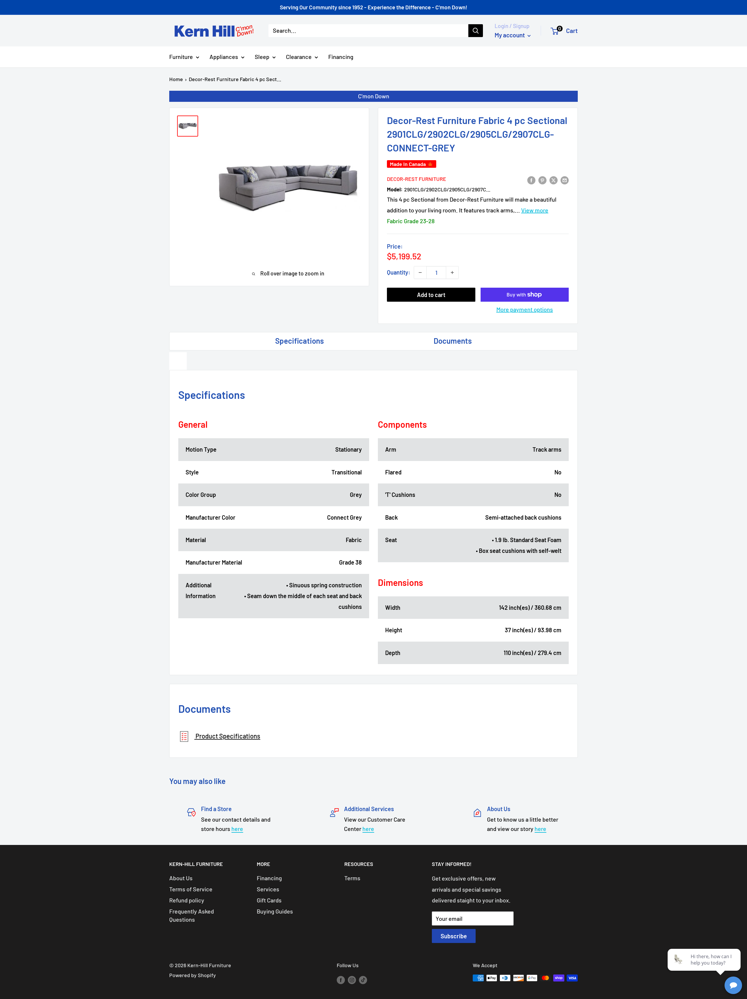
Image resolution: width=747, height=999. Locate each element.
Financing (340, 56)
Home (176, 79)
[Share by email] (565, 179)
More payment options (524, 309)
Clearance (299, 56)
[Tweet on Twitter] (553, 179)
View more (534, 210)
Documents (453, 340)
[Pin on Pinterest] (542, 179)
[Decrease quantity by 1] (420, 272)
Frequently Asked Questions (191, 915)
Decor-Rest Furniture (416, 179)
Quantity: (398, 272)
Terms (352, 877)
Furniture (181, 56)
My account (510, 35)
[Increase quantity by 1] (452, 272)
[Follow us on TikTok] (363, 979)
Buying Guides (275, 911)
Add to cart (431, 294)
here (237, 828)
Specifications (299, 340)
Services (268, 889)
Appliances (224, 56)
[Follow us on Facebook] (341, 979)
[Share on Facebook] (531, 179)
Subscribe (454, 935)
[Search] (475, 30)
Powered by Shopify (192, 975)
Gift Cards (269, 900)
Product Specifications (227, 736)
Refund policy (186, 900)
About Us (181, 877)
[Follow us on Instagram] (352, 979)
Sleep (262, 56)
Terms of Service (190, 889)
